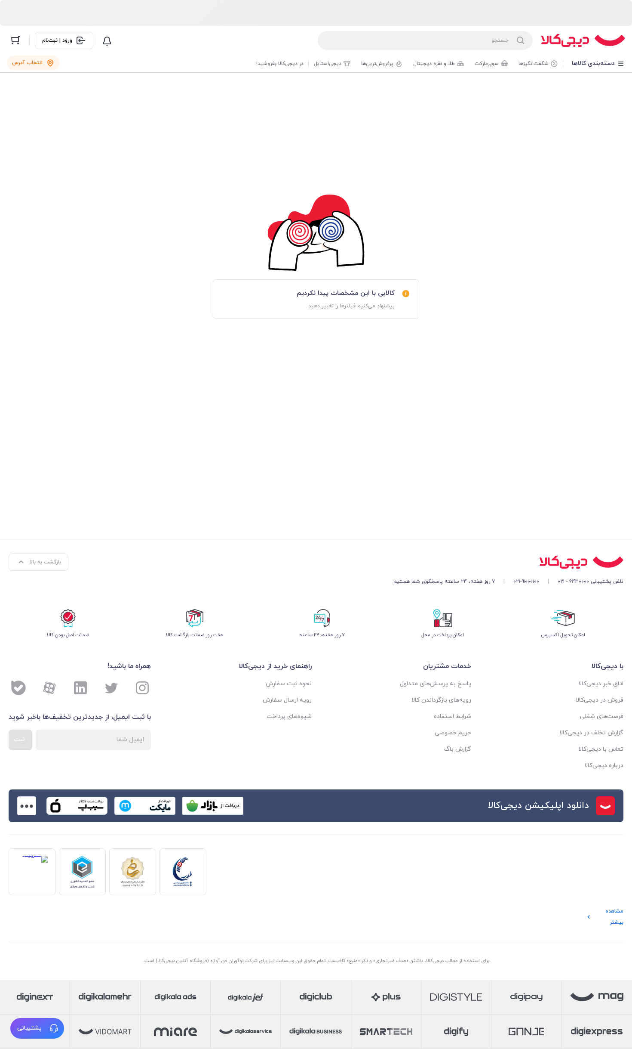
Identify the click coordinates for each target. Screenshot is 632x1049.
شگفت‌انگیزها (533, 63)
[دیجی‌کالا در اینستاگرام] (142, 687)
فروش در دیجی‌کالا (599, 700)
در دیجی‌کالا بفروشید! (280, 63)
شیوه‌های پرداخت (289, 716)
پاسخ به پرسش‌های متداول (435, 684)
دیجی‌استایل (327, 63)
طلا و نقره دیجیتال (434, 63)
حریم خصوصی (453, 733)
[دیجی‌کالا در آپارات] (49, 687)
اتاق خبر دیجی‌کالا (600, 684)
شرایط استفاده (452, 716)
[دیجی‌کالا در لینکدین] (80, 687)
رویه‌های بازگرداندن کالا (441, 700)
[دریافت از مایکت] (144, 805)
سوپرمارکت (487, 63)
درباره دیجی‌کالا (603, 765)
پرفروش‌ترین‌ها (377, 63)
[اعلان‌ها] (107, 40)
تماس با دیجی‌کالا (600, 749)
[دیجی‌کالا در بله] (18, 687)
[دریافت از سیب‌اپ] (76, 805)
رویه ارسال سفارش (287, 700)
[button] (37, 1028)
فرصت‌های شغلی (601, 716)
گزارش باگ (457, 749)
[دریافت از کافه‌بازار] (212, 805)
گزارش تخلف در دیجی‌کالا (591, 733)
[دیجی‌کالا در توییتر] (111, 687)
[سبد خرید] (15, 40)
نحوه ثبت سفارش (289, 684)
